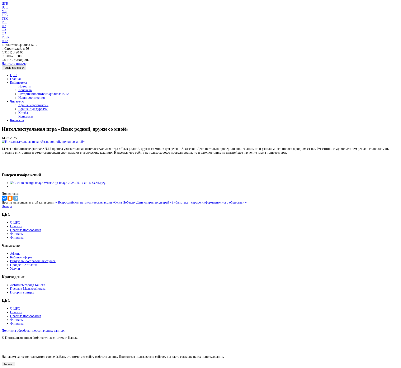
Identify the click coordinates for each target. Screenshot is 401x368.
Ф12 (5, 41)
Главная (15, 79)
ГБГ (4, 22)
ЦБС (13, 75)
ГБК (5, 18)
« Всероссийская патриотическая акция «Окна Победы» (95, 202)
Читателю (17, 101)
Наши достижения (31, 97)
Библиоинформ (21, 257)
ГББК (6, 37)
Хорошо (8, 364)
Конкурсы (25, 116)
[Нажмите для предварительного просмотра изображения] (43, 141)
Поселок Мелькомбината (28, 288)
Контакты (25, 90)
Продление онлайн (23, 265)
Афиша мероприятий (33, 105)
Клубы (23, 112)
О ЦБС (15, 222)
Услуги (15, 268)
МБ (4, 11)
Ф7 (4, 33)
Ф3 (4, 30)
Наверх (7, 206)
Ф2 (4, 26)
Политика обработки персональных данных (33, 330)
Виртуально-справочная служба (33, 261)
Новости (24, 86)
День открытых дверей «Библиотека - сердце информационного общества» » (191, 202)
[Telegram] (15, 198)
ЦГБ (5, 3)
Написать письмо (14, 63)
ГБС (5, 14)
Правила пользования (25, 230)
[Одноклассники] (10, 198)
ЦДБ (5, 7)
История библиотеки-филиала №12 (43, 94)
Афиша (15, 253)
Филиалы (17, 233)
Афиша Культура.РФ (33, 109)
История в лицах (22, 292)
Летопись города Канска (27, 285)
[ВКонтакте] (4, 198)
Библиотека (18, 82)
